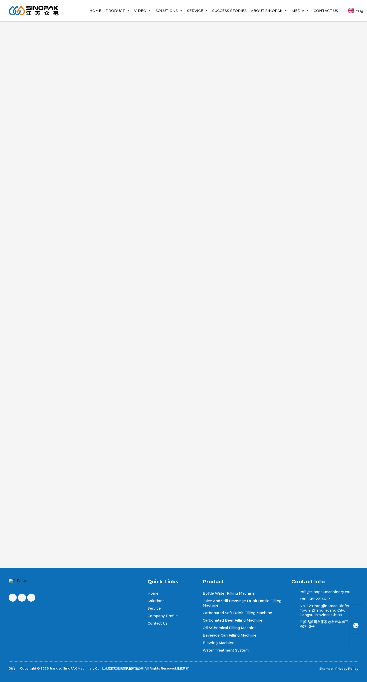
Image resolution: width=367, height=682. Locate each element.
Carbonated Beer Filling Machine (232, 620)
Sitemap (326, 669)
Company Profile (163, 616)
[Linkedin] (31, 598)
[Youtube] (22, 598)
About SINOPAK (266, 10)
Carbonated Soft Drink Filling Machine (237, 613)
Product (115, 10)
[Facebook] (13, 598)
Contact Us (326, 10)
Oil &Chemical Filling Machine (230, 628)
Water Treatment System (226, 650)
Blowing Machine (218, 643)
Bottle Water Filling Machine (229, 593)
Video (140, 10)
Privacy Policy (346, 669)
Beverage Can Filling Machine (229, 635)
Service (195, 10)
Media (298, 10)
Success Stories (229, 10)
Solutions (167, 10)
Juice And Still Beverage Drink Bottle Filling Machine (242, 603)
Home (95, 10)
